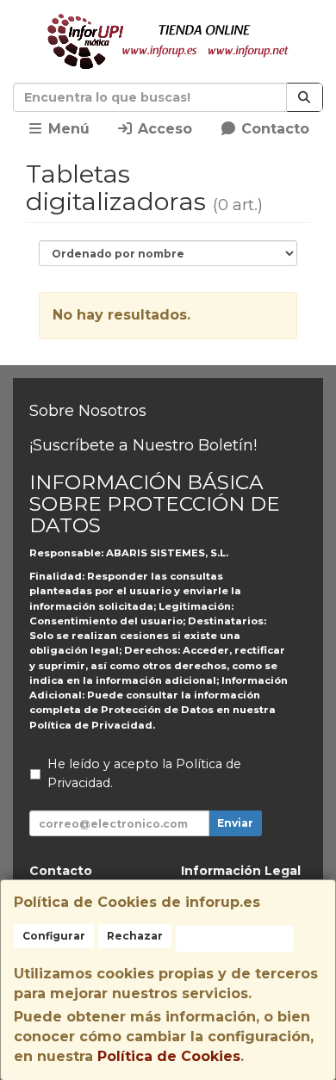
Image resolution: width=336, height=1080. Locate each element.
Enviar (235, 822)
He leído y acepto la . (144, 773)
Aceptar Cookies (234, 938)
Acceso (163, 129)
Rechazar (135, 935)
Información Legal (241, 870)
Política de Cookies (168, 1056)
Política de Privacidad (90, 725)
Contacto (273, 129)
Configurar (53, 935)
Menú (67, 129)
